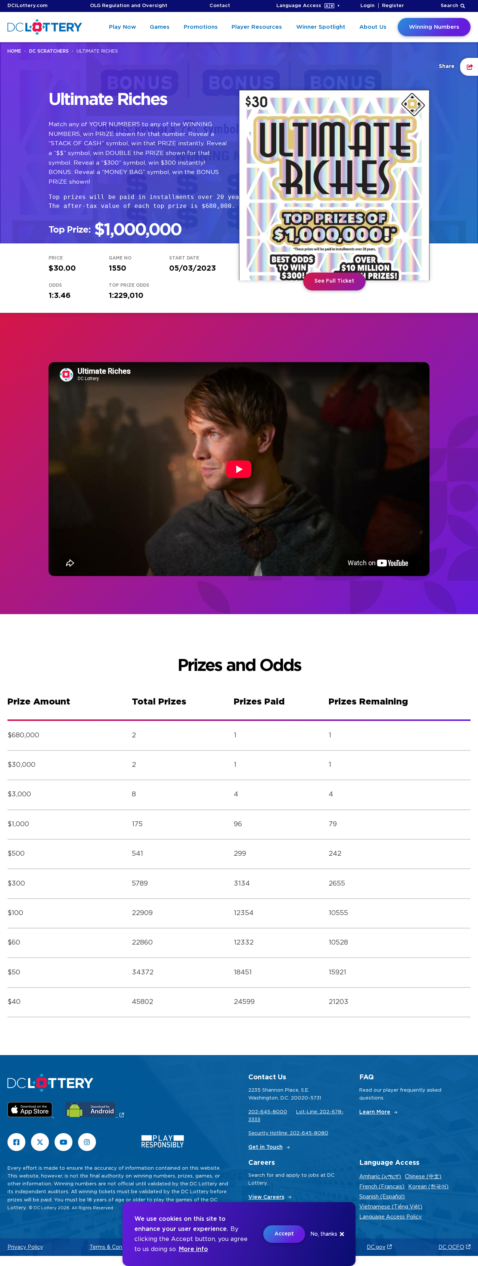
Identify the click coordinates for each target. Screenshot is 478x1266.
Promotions (201, 27)
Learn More (374, 1112)
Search (449, 5)
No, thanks (323, 1234)
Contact (219, 5)
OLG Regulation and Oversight (128, 5)
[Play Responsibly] (162, 1143)
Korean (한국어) (428, 1186)
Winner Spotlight (320, 27)
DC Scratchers (49, 51)
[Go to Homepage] (44, 27)
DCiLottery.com (27, 5)
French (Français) (381, 1186)
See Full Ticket (334, 281)
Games (160, 27)
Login (367, 5)
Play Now (122, 27)
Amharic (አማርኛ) (380, 1176)
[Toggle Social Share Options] (469, 67)
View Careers (266, 1197)
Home (14, 51)
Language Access (298, 5)
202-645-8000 (267, 1112)
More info (193, 1249)
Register (393, 5)
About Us (373, 27)
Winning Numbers (434, 27)
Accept (284, 1234)
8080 (321, 1133)
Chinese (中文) (423, 1176)
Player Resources (257, 27)
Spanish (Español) (382, 1197)
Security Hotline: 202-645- (281, 1133)
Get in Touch (265, 1147)
